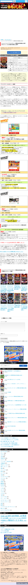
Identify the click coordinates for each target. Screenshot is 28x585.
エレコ (2, 490)
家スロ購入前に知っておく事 (7, 441)
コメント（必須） (4, 321)
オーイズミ (3, 473)
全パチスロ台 (8, 39)
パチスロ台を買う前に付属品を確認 (9, 443)
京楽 (2, 474)
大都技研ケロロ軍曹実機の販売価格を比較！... (14, 375)
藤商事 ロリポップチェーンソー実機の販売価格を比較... (16, 417)
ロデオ (2, 455)
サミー (2, 453)
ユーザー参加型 (18, 518)
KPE (2, 471)
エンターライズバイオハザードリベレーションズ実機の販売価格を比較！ (10, 308)
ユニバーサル (4, 496)
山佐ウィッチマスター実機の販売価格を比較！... (14, 396)
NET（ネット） (4, 466)
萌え (21, 520)
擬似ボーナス (8, 48)
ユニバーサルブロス (5, 510)
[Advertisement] (14, 24)
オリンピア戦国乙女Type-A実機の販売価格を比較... (15, 413)
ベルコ (2, 491)
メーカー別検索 (8, 392)
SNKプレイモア (4, 464)
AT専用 (23, 516)
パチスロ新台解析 (5, 530)
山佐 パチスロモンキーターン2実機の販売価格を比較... (16, 387)
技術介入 (5, 520)
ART (9, 516)
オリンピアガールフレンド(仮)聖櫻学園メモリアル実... (16, 404)
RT (1, 518)
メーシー (3, 486)
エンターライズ (17, 47)
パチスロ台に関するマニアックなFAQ (9, 439)
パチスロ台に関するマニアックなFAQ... (13, 379)
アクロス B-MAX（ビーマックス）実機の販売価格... (15, 430)
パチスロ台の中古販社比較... (10, 426)
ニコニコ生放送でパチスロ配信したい (9, 438)
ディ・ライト (4, 498)
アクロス (3, 493)
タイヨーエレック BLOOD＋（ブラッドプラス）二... (15, 383)
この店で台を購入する (14, 133)
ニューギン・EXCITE (6, 461)
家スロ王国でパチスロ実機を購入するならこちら (11, 251)
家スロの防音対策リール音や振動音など (10, 444)
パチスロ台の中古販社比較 (7, 446)
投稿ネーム (3, 333)
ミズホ (2, 488)
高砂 (2, 468)
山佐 (2, 456)
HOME (2, 39)
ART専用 (4, 48)
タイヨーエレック (5, 500)
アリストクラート (5, 501)
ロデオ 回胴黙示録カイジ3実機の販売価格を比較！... (15, 400)
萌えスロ (3, 508)
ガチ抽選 (5, 518)
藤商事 (2, 483)
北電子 (2, 481)
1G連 (5, 516)
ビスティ (3, 459)
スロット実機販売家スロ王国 (7, 529)
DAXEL (2, 485)
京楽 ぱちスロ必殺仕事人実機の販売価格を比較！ (17, 287)
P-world (2, 527)
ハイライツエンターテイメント (8, 506)
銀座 (2, 505)
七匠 (2, 495)
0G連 (2, 516)
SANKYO (3, 458)
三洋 (2, 480)
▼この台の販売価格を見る (14, 52)
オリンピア (3, 470)
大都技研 (3, 463)
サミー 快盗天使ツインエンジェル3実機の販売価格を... (16, 421)
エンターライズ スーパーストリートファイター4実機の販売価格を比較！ (10, 288)
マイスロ (13, 518)
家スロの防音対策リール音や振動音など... (13, 371)
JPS (2, 503)
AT (19, 516)
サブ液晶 (9, 518)
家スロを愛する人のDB (6, 532)
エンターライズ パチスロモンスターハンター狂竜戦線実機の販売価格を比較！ (4, 288)
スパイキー (3, 478)
